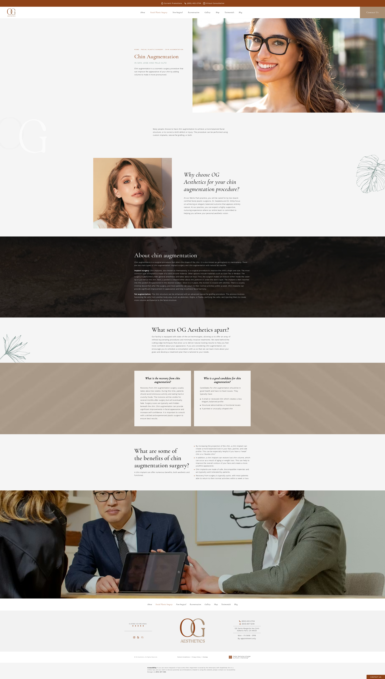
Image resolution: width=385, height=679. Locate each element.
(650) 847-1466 (161, 672)
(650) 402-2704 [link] (194, 3)
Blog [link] (240, 13)
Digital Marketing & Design (242, 657)
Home (136, 49)
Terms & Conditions (183, 657)
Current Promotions (173, 3)
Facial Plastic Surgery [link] (158, 13)
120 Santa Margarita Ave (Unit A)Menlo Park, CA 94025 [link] (247, 629)
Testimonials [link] (229, 13)
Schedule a (192, 549)
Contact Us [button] (375, 677)
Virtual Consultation (215, 3)
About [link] (142, 13)
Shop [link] (217, 13)
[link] (138, 625)
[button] (134, 637)
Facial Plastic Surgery (152, 49)
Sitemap (205, 657)
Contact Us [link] (372, 12)
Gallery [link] (207, 13)
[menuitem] (143, 12)
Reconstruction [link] (193, 13)
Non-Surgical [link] (178, 13)
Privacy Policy (196, 657)
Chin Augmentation (174, 49)
